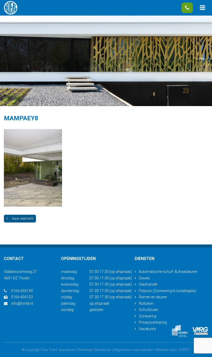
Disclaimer (102, 350)
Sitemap (85, 350)
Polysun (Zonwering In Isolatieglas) (167, 291)
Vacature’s (147, 329)
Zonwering (147, 316)
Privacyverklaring (153, 322)
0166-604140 (187, 8)
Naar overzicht (22, 218)
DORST (185, 350)
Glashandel (148, 284)
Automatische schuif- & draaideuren (168, 272)
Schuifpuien (148, 310)
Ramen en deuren (153, 297)
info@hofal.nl (22, 303)
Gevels (144, 278)
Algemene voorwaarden (133, 350)
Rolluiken (146, 303)
